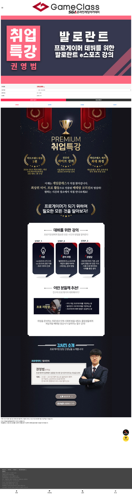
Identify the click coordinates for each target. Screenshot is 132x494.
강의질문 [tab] (82, 104)
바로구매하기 (99, 100)
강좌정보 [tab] (17, 104)
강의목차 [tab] (49, 104)
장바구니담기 (33, 100)
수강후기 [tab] (115, 104)
